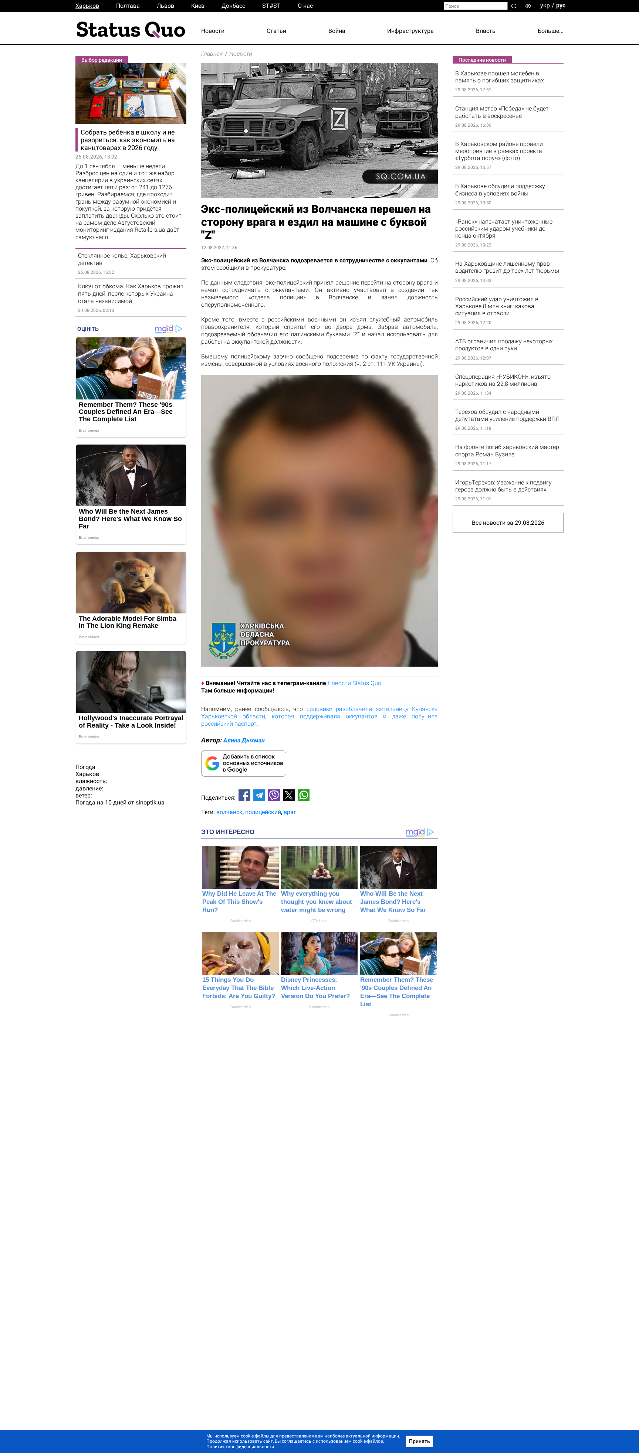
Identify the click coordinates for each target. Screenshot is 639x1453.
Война (336, 30)
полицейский (263, 812)
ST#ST (271, 5)
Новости (212, 30)
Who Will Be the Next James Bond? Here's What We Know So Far (393, 901)
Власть (486, 30)
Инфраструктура (410, 30)
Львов (165, 5)
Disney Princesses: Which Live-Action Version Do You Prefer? (315, 988)
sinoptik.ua (150, 802)
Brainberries (240, 921)
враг (290, 812)
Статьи (276, 30)
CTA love (319, 921)
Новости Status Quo (354, 683)
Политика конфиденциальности (240, 1446)
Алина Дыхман (244, 740)
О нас (305, 5)
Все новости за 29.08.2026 (508, 522)
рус (560, 5)
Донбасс (233, 5)
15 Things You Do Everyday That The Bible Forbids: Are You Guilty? (238, 988)
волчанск (229, 812)
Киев (197, 5)
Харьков (87, 5)
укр (545, 5)
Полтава (128, 5)
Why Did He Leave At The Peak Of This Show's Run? (239, 901)
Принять (419, 1441)
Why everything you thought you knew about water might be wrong (316, 901)
